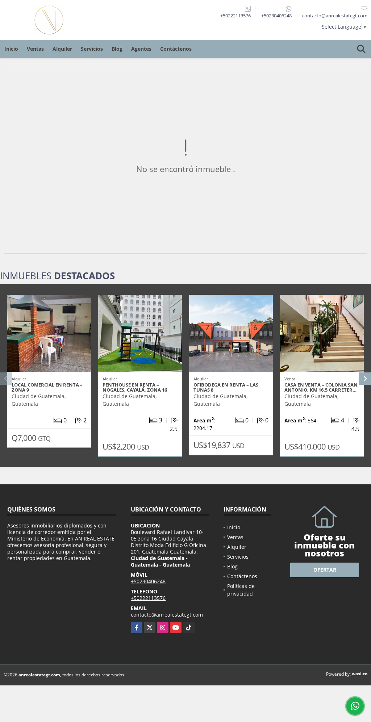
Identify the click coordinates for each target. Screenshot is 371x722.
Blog (117, 48)
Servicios (92, 48)
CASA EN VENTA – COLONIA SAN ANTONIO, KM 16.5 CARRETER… (321, 387)
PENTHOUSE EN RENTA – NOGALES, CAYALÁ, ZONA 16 (135, 387)
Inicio (11, 48)
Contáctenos (176, 48)
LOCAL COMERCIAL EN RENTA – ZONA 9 (47, 387)
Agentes (141, 48)
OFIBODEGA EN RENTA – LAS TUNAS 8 (225, 387)
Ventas (35, 48)
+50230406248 (276, 15)
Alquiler (62, 48)
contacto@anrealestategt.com (167, 614)
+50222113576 (235, 15)
